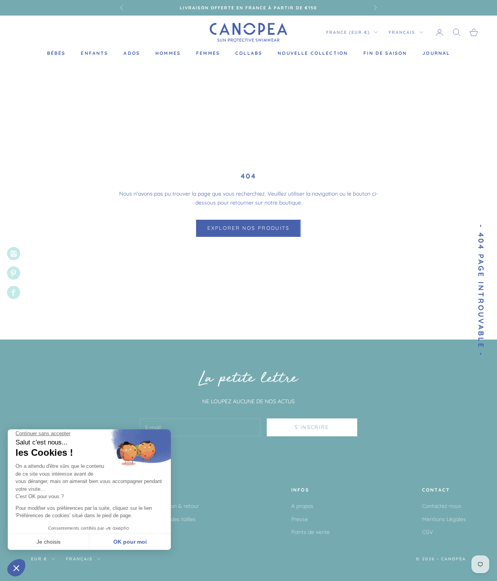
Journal (436, 53)
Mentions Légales (444, 519)
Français (402, 32)
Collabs (248, 53)
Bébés (56, 53)
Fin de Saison (385, 53)
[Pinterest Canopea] (13, 273)
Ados (131, 53)
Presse (299, 519)
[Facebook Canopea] (13, 292)
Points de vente (310, 532)
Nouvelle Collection (313, 53)
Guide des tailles (175, 519)
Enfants (94, 53)
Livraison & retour (177, 505)
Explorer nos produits (248, 228)
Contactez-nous (441, 505)
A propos (302, 505)
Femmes (208, 53)
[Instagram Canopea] (13, 253)
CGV (427, 532)
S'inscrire (312, 427)
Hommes (168, 53)
